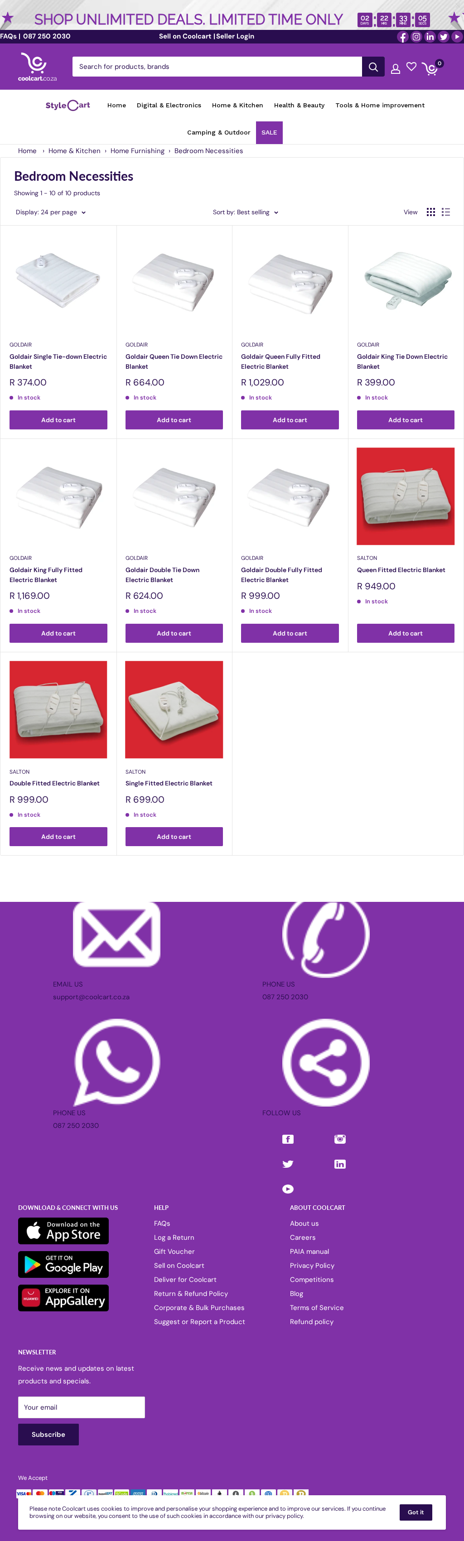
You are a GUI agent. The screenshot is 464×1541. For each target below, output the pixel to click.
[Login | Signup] (395, 67)
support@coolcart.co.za (91, 997)
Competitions (312, 1279)
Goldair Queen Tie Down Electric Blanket (174, 361)
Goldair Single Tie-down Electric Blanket (58, 361)
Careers (303, 1237)
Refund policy (312, 1321)
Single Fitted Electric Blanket (169, 783)
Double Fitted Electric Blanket (55, 783)
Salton (367, 558)
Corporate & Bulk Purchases (199, 1307)
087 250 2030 (46, 36)
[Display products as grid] (431, 212)
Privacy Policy (312, 1265)
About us (304, 1223)
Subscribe (48, 1434)
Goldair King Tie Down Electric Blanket (402, 361)
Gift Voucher (174, 1251)
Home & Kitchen (74, 150)
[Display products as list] (446, 212)
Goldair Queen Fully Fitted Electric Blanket (280, 361)
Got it (416, 1512)
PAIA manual (309, 1251)
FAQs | (10, 36)
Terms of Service (317, 1307)
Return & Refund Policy (191, 1293)
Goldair (21, 344)
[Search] (373, 67)
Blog (296, 1293)
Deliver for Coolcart (185, 1279)
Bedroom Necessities (208, 150)
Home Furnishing (137, 150)
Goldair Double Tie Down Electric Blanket (162, 575)
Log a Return (174, 1237)
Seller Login (235, 36)
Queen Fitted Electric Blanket (401, 570)
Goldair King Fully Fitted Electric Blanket (46, 575)
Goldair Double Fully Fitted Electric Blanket (281, 575)
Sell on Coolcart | (187, 36)
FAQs (162, 1223)
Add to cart (58, 420)
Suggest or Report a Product (199, 1321)
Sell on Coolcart (179, 1265)
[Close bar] (458, 5)
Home (27, 150)
